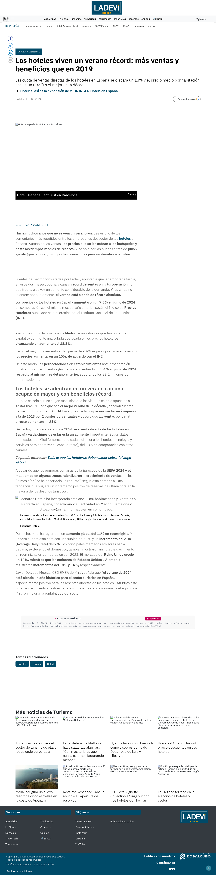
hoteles (125, 238)
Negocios (76, 19)
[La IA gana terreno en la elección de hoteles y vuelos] (179, 777)
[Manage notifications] (208, 868)
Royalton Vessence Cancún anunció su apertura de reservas (83, 796)
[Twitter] (10, 46)
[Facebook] (10, 38)
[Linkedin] (10, 53)
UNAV (126, 25)
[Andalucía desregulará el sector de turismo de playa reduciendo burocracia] (36, 728)
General (34, 51)
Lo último (64, 19)
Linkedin (80, 838)
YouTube (80, 844)
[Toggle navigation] (12, 19)
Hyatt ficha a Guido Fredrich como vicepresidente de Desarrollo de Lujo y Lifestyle (131, 749)
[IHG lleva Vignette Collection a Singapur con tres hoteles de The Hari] (131, 777)
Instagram (81, 832)
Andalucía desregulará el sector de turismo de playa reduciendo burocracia (35, 747)
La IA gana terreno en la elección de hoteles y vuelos (176, 796)
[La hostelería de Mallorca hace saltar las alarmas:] (84, 728)
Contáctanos (165, 862)
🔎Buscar (158, 19)
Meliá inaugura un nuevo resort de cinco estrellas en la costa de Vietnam (36, 796)
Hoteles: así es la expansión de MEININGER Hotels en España (69, 90)
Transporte (105, 19)
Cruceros (134, 19)
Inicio (22, 51)
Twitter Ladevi (83, 821)
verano (49, 25)
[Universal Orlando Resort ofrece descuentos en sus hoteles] (179, 728)
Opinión (145, 19)
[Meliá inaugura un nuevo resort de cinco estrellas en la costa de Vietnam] (36, 777)
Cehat (50, 663)
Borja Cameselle (36, 225)
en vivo (151, 25)
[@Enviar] (10, 60)
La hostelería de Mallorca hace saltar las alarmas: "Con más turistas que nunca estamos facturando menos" (83, 751)
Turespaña (138, 25)
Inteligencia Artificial (67, 25)
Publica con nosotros (159, 856)
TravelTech (90, 19)
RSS (172, 869)
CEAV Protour (102, 25)
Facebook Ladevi (84, 827)
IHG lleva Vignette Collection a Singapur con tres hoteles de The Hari (129, 796)
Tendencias (120, 19)
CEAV (116, 25)
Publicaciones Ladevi (122, 821)
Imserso (86, 25)
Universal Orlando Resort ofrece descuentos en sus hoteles (177, 747)
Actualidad (50, 19)
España (37, 663)
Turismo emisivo (33, 25)
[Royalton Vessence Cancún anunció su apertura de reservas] (84, 777)
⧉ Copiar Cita (153, 619)
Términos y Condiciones (18, 871)
